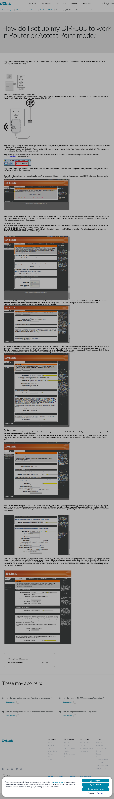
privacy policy (58, 782)
